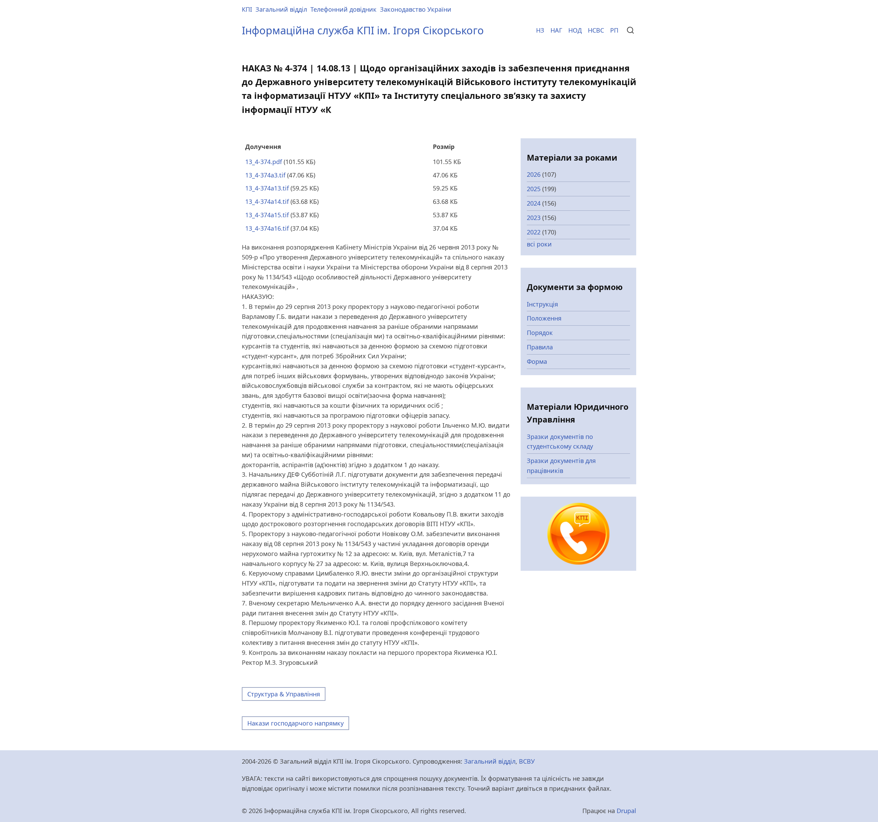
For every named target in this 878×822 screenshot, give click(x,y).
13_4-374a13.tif (267, 188)
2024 (534, 203)
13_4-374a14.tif (267, 201)
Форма (537, 361)
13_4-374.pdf (263, 162)
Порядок (540, 332)
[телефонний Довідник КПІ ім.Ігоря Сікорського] (578, 533)
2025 (534, 189)
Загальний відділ (281, 9)
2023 (534, 217)
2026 (534, 174)
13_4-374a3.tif (265, 175)
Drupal (626, 811)
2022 (534, 232)
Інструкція (542, 304)
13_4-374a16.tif (267, 228)
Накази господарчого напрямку (295, 723)
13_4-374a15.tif (267, 215)
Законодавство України (415, 9)
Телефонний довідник (343, 9)
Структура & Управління (283, 694)
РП (614, 30)
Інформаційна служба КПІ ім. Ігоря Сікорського (363, 30)
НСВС (596, 30)
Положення (544, 318)
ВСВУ (527, 761)
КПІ (247, 9)
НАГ (556, 30)
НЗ (540, 30)
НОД (575, 30)
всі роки (539, 244)
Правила (540, 347)
